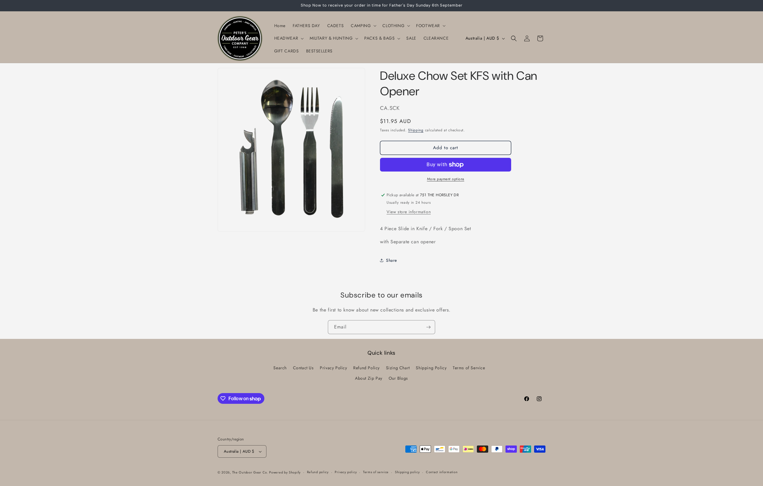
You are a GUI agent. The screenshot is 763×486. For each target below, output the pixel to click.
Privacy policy (346, 472)
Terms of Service (469, 368)
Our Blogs (398, 378)
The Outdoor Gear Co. (250, 472)
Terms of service (376, 472)
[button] (363, 25)
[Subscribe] (428, 327)
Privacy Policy (333, 368)
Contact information (442, 472)
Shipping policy (407, 472)
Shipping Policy (431, 368)
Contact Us (303, 368)
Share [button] (391, 260)
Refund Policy (366, 368)
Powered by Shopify (285, 472)
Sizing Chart (398, 368)
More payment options (445, 179)
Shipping (416, 130)
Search (280, 368)
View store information (409, 212)
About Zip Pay (368, 378)
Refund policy (318, 472)
